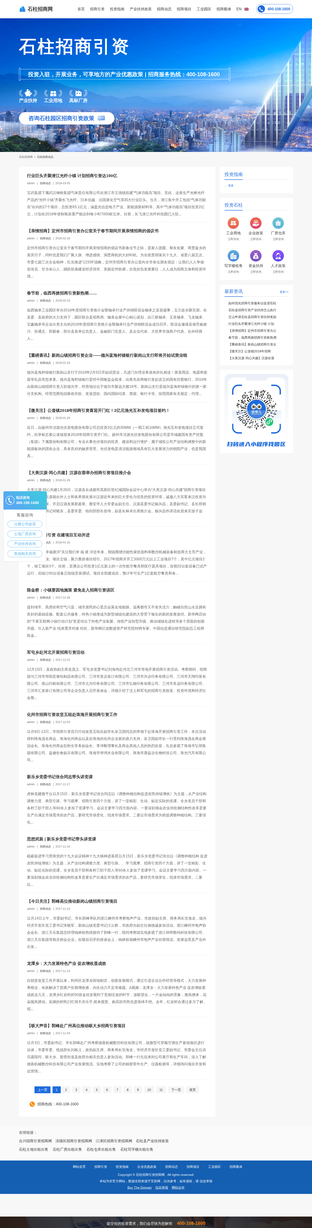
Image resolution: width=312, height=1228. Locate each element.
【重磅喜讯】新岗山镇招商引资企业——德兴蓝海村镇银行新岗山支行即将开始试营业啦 (107, 355)
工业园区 (204, 9)
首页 (81, 9)
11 (161, 1090)
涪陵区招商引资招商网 (74, 1141)
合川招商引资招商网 (35, 1141)
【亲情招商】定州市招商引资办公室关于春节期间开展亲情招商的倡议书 (93, 231)
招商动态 (164, 9)
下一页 (176, 1090)
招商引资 (97, 9)
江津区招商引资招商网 (114, 1141)
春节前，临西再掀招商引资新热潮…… (62, 293)
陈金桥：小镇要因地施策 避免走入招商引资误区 (70, 590)
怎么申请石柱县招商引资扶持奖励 (252, 317)
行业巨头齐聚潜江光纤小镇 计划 (251, 324)
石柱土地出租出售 (33, 1149)
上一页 (42, 1090)
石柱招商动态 (45, 157)
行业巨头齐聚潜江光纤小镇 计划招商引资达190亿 (72, 175)
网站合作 (178, 1187)
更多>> (284, 292)
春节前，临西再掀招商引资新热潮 (252, 337)
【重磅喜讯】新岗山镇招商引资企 (252, 344)
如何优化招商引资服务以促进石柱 (252, 303)
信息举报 (161, 1187)
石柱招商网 (26, 157)
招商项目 (184, 9)
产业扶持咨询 (25, 544)
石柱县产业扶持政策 (152, 1141)
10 (149, 1090)
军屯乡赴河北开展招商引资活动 (56, 652)
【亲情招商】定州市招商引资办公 (252, 330)
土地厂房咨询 (25, 534)
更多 (231, 185)
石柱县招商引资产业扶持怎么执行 (252, 310)
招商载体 (236, 1167)
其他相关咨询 (25, 554)
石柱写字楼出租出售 (136, 1149)
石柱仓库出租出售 (101, 1149)
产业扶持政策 (141, 9)
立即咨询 (233, 239)
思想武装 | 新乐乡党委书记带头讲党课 (61, 839)
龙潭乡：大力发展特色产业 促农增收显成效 (66, 963)
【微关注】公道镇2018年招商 (249, 351)
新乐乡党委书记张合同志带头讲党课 (60, 777)
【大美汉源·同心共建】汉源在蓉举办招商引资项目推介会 (79, 472)
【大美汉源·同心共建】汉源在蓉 (251, 358)
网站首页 (79, 1167)
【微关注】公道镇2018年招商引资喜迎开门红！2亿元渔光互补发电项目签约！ (98, 410)
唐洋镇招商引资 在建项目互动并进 (58, 535)
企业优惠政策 (146, 1167)
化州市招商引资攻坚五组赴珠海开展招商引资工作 (72, 714)
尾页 (192, 1090)
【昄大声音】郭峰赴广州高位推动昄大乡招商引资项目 (76, 1025)
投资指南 (117, 9)
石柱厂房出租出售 (67, 1149)
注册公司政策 (25, 524)
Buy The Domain (139, 1187)
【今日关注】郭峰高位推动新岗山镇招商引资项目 (72, 901)
